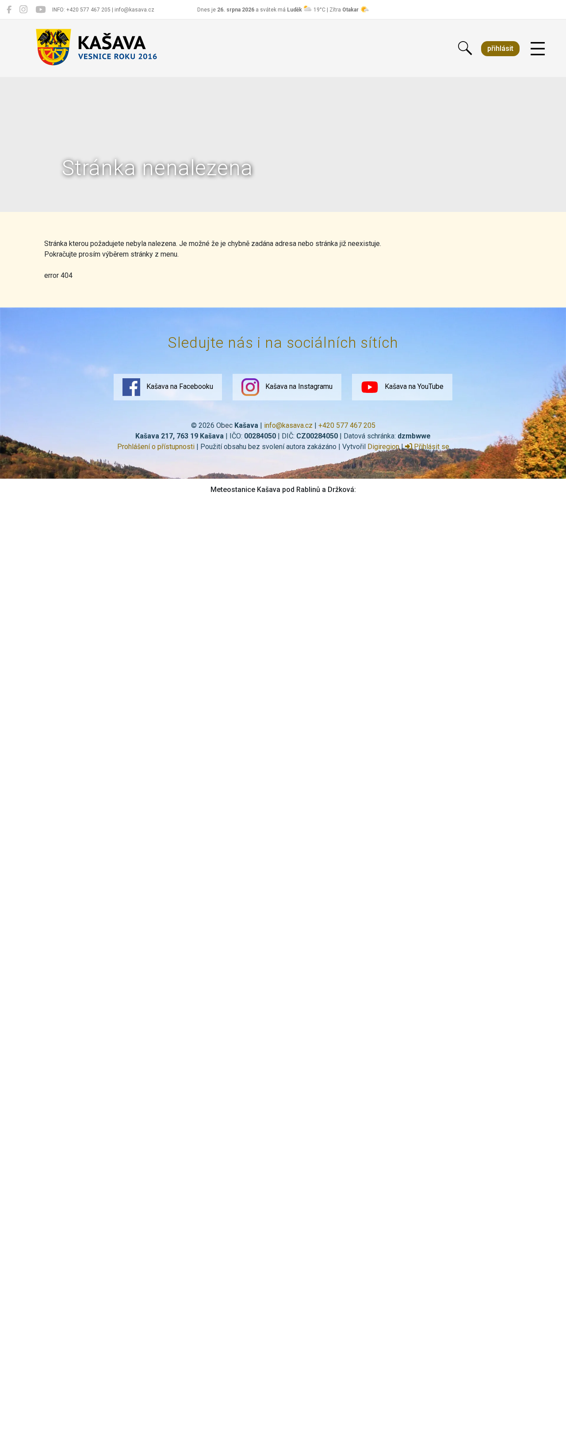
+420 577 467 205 (346, 425)
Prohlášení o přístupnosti (156, 446)
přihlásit (500, 48)
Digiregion (383, 446)
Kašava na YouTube (413, 387)
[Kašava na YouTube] (40, 9)
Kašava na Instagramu (298, 387)
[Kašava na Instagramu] (23, 9)
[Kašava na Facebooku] (9, 9)
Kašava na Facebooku (179, 387)
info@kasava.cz (288, 425)
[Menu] (538, 49)
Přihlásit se (430, 446)
